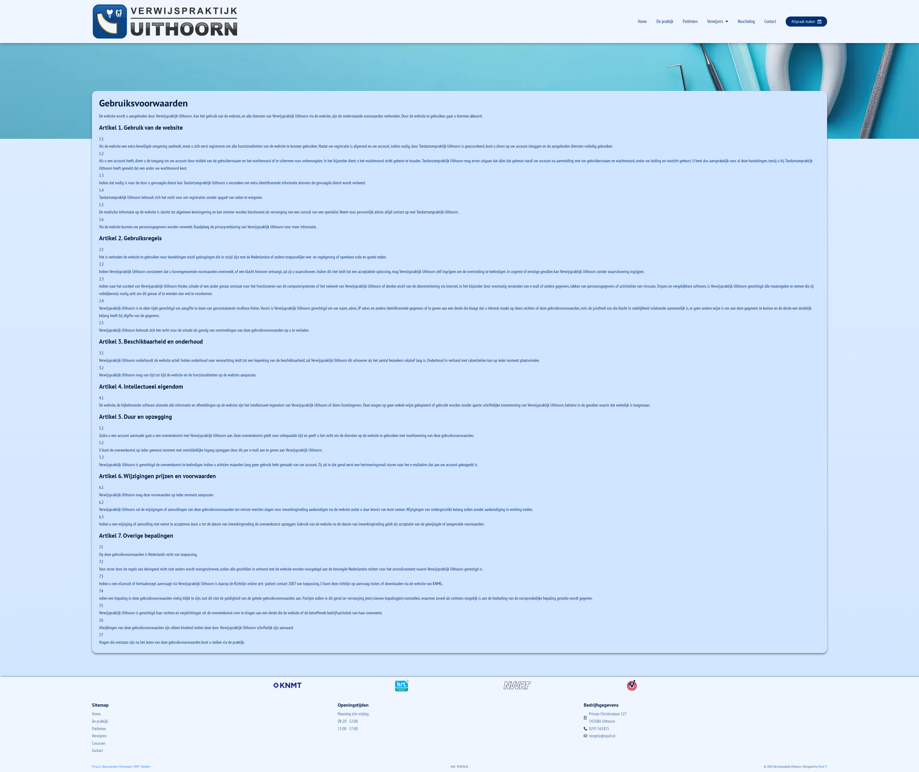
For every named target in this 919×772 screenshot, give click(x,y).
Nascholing (746, 21)
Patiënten (690, 21)
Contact (770, 21)
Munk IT (822, 766)
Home (642, 21)
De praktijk (664, 21)
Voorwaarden (109, 766)
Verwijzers (715, 21)
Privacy (96, 766)
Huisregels (125, 766)
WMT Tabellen (142, 766)
